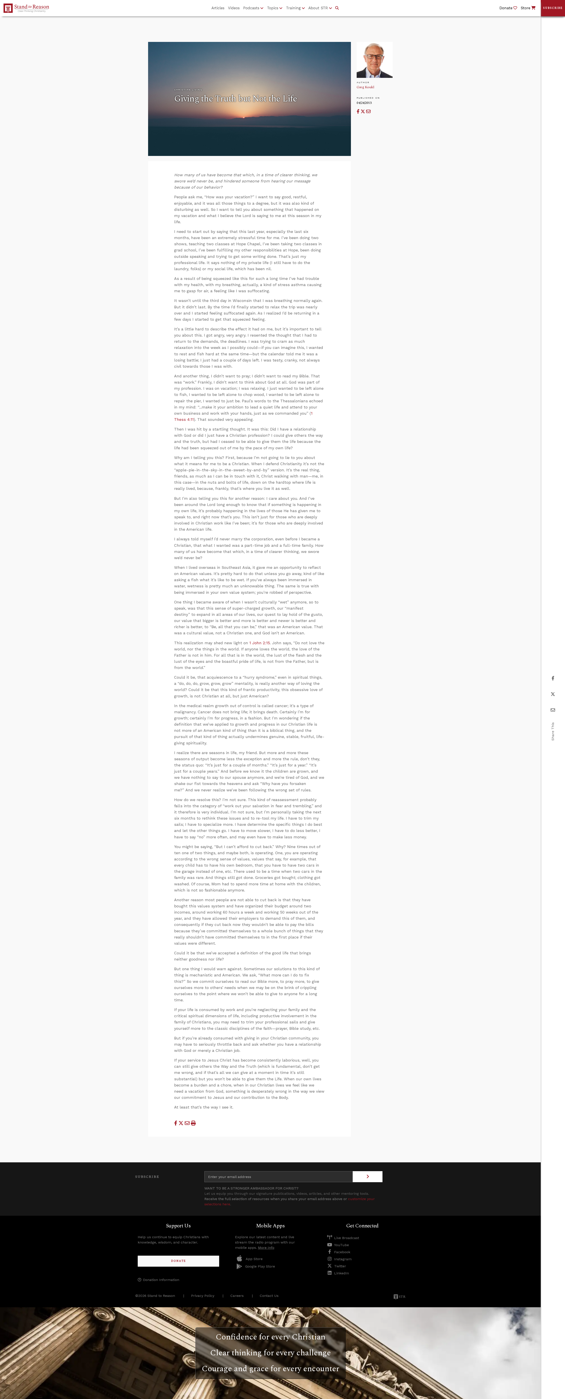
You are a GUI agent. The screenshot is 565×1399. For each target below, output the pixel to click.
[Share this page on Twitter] (363, 111)
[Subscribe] (367, 1176)
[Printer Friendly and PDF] (193, 1123)
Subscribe (553, 8)
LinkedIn (341, 1273)
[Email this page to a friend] (368, 111)
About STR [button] (318, 8)
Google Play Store (260, 1266)
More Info (266, 1247)
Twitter (340, 1266)
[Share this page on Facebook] (359, 111)
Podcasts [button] (251, 8)
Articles (217, 8)
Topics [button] (272, 8)
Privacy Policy (202, 1296)
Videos (234, 8)
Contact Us (269, 1296)
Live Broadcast (346, 1238)
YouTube (341, 1245)
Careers (237, 1296)
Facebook (342, 1252)
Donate (178, 1261)
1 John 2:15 (259, 643)
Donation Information (161, 1280)
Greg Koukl (365, 87)
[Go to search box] (337, 8)
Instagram (343, 1259)
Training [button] (293, 8)
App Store (254, 1259)
